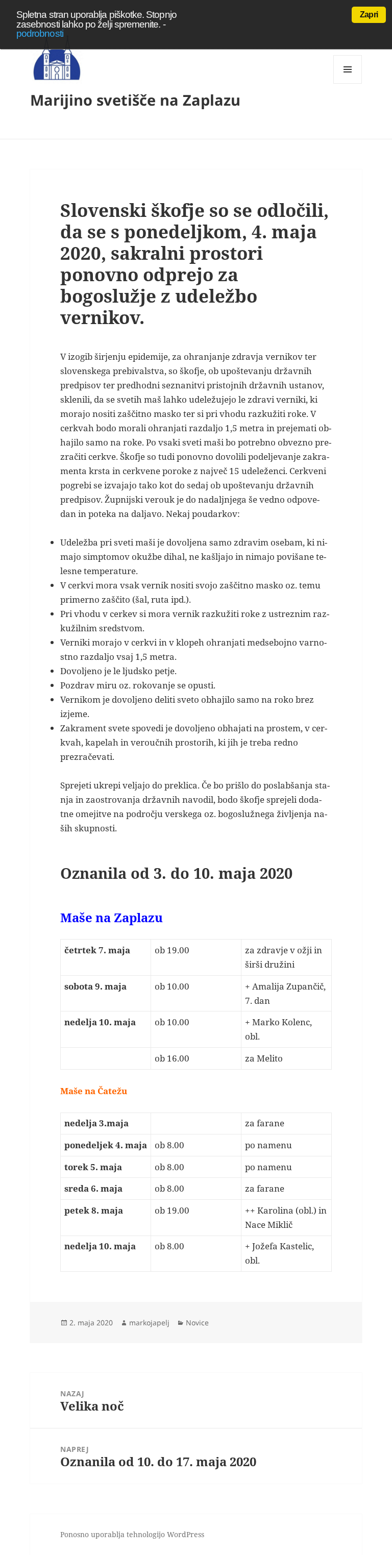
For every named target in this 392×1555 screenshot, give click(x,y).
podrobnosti (39, 33)
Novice (197, 1322)
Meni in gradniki (348, 83)
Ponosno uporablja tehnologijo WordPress (132, 1534)
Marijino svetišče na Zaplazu (135, 100)
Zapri (369, 14)
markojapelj (149, 1322)
